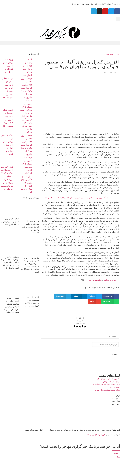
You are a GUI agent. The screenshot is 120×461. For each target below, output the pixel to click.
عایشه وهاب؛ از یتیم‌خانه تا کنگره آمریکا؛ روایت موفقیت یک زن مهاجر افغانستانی (30, 227)
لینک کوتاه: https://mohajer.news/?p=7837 (101, 287)
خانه (117, 54)
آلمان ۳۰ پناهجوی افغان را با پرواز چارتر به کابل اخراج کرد (10, 222)
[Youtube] (105, 11)
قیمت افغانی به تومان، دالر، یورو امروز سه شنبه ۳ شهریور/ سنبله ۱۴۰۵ (7, 88)
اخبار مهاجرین (108, 54)
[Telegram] (94, 11)
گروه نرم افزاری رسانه (96, 434)
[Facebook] (117, 11)
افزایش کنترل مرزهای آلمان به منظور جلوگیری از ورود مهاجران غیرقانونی (82, 64)
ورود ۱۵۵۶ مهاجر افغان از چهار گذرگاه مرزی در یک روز (7, 65)
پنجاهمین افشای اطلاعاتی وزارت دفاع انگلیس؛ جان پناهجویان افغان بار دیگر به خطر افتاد (26, 179)
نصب (116, 453)
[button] (118, 19)
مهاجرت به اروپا (95, 280)
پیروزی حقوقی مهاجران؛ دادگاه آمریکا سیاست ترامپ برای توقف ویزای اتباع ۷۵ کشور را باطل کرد (10, 262)
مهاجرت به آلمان (109, 280)
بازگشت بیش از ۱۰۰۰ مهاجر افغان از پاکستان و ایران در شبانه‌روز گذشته (7, 145)
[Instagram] (99, 11)
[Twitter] (111, 11)
